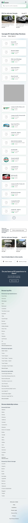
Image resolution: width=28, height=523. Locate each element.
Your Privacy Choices (14, 518)
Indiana (3, 442)
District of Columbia (6, 429)
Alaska (3, 412)
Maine (3, 454)
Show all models (5, 398)
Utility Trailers (5, 350)
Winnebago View (5, 386)
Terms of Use (14, 513)
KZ (2, 341)
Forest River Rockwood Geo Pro (8, 376)
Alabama (3, 409)
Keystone (4, 298)
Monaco (3, 331)
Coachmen (4, 308)
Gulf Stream (4, 338)
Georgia (3, 434)
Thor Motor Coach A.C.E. (7, 381)
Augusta (3, 466)
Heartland (4, 313)
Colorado (4, 422)
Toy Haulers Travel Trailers (7, 365)
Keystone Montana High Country (9, 388)
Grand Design (4, 318)
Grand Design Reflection (7, 373)
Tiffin (3, 316)
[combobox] (14, 6)
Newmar (3, 321)
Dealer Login (14, 510)
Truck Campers (5, 355)
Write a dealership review (18, 230)
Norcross (4, 483)
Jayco (3, 303)
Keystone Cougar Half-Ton (7, 396)
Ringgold (3, 491)
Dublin (3, 473)
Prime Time (4, 328)
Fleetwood (4, 306)
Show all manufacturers (7, 345)
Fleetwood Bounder (6, 378)
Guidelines (14, 507)
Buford (3, 468)
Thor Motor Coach (6, 311)
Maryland (4, 457)
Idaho (3, 437)
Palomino (4, 336)
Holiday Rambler (5, 326)
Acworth (3, 463)
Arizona (3, 414)
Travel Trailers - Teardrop (7, 358)
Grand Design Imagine (6, 393)
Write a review (14, 280)
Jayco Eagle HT (5, 391)
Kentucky (4, 449)
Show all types (5, 368)
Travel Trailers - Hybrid (6, 360)
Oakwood (4, 486)
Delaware (4, 427)
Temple (3, 493)
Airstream (4, 343)
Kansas (3, 447)
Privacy (14, 515)
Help (14, 504)
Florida (3, 432)
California (4, 419)
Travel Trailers (5, 363)
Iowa (3, 444)
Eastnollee (4, 476)
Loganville (4, 478)
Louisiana (4, 452)
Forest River (4, 296)
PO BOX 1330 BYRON (6, 488)
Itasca (3, 333)
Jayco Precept (5, 383)
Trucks (3, 353)
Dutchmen (4, 323)
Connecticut (4, 424)
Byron (3, 471)
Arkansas (4, 417)
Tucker (3, 495)
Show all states (5, 458)
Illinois (3, 439)
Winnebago (4, 301)
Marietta (3, 481)
